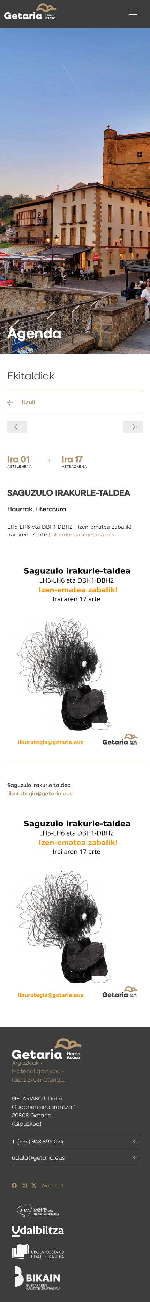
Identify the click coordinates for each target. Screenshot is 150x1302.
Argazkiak (25, 1063)
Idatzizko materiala (39, 1080)
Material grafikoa (36, 1072)
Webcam (52, 1185)
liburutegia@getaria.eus (83, 534)
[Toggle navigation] (132, 12)
